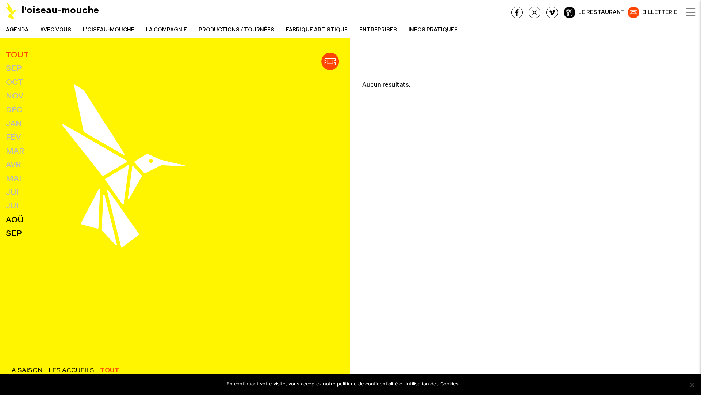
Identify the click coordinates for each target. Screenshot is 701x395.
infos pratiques (433, 30)
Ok (469, 384)
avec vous (55, 30)
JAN (14, 124)
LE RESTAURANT (601, 12)
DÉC (14, 110)
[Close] (690, 12)
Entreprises (378, 30)
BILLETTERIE (659, 12)
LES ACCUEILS (71, 371)
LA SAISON (25, 371)
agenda (17, 30)
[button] (330, 61)
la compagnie (166, 30)
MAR (15, 151)
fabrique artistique (317, 30)
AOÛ (15, 220)
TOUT (17, 55)
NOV (14, 96)
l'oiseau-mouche (108, 30)
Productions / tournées (236, 30)
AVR (13, 165)
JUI (12, 193)
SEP (14, 69)
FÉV (13, 137)
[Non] (692, 384)
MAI (13, 179)
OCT (14, 83)
